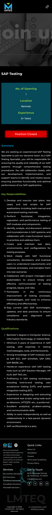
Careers (30, 456)
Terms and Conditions (36, 460)
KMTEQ (34, 509)
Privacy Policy (33, 463)
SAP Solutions (9, 477)
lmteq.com (10, 509)
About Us (31, 449)
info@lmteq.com (34, 479)
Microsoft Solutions (11, 487)
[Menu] (47, 6)
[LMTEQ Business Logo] (8, 6)
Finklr (41, 509)
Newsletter (32, 453)
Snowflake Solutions (12, 484)
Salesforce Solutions (11, 481)
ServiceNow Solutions (12, 474)
